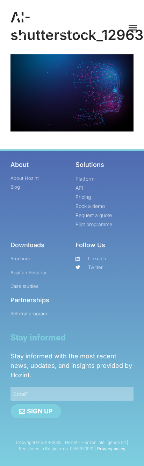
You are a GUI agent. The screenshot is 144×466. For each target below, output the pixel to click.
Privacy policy (111, 448)
